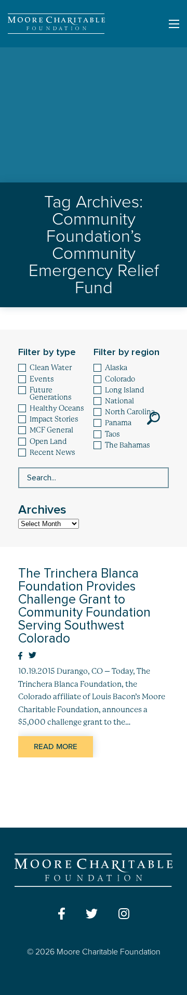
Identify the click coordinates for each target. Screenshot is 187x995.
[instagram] (123, 913)
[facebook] (61, 914)
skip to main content (39, 56)
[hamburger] (174, 24)
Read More (55, 746)
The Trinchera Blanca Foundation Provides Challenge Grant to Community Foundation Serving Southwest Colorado (84, 606)
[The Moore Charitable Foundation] (56, 24)
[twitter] (92, 914)
